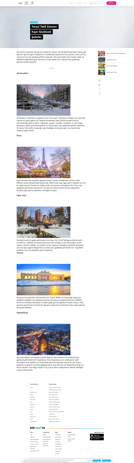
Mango (31, 414)
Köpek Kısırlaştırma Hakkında (54, 421)
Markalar (44, 434)
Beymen (31, 394)
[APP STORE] (97, 435)
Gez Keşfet (57, 441)
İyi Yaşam (57, 453)
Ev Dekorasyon (58, 444)
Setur (31, 411)
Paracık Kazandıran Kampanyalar (47, 440)
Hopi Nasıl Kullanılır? (34, 439)
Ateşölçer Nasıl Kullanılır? (53, 392)
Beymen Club (32, 416)
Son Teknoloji (58, 446)
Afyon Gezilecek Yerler (53, 409)
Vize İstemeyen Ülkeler (53, 394)
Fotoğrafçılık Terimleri (53, 416)
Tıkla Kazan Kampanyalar (45, 444)
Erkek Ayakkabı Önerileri (53, 419)
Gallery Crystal (33, 399)
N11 (31, 389)
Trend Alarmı (58, 434)
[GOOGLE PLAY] (97, 439)
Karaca (31, 402)
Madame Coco (33, 404)
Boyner (31, 387)
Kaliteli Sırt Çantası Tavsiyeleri (54, 402)
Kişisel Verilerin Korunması (33, 447)
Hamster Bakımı (52, 414)
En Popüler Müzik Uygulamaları (55, 387)
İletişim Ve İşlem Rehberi (71, 440)
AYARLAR (89, 460)
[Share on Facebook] (99, 80)
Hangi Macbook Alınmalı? (54, 397)
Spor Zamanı (58, 451)
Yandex (31, 409)
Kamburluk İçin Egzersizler (54, 399)
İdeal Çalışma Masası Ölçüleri (54, 406)
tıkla (61, 459)
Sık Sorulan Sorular (34, 444)
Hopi (31, 434)
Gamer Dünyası (58, 449)
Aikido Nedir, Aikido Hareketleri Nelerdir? (56, 411)
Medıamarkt (32, 397)
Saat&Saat (32, 406)
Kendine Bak (58, 437)
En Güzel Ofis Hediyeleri (53, 404)
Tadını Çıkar (57, 439)
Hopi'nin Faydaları (34, 441)
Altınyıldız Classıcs (33, 421)
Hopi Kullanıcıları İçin (34, 451)
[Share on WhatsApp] (99, 93)
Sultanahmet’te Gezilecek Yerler (55, 389)
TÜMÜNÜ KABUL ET (106, 460)
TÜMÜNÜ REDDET (96, 460)
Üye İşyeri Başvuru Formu (72, 435)
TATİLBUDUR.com (33, 392)
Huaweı (31, 419)
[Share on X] (99, 84)
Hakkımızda (32, 437)
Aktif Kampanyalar (47, 437)
